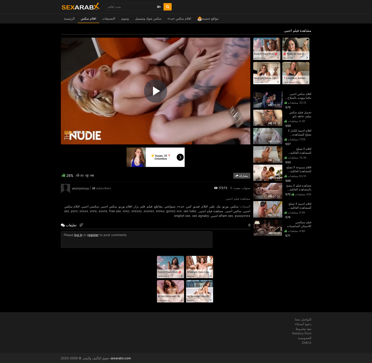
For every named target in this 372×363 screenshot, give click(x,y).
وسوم (125, 18)
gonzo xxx (174, 211)
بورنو (225, 206)
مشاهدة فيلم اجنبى (211, 211)
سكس (234, 206)
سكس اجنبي (109, 206)
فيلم (149, 206)
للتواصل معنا (303, 319)
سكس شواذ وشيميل (148, 18)
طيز (212, 206)
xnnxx (160, 211)
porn (74, 211)
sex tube (189, 211)
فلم (142, 206)
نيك (218, 206)
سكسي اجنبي (90, 206)
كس (189, 206)
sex (66, 211)
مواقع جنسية (210, 18)
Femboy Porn (301, 333)
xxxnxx (149, 211)
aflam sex (226, 216)
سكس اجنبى (233, 211)
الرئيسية (69, 18)
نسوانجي (170, 206)
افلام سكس (88, 18)
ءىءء (180, 206)
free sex (115, 211)
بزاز (136, 206)
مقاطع (158, 206)
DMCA (306, 343)
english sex (182, 216)
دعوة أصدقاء (303, 324)
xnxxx (83, 211)
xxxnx (103, 211)
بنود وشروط (303, 329)
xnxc (126, 211)
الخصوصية (304, 338)
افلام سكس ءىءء (179, 18)
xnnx (93, 211)
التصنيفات (108, 18)
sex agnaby (200, 216)
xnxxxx (136, 211)
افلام (205, 206)
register (93, 235)
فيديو (196, 206)
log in (78, 235)
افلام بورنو (125, 206)
